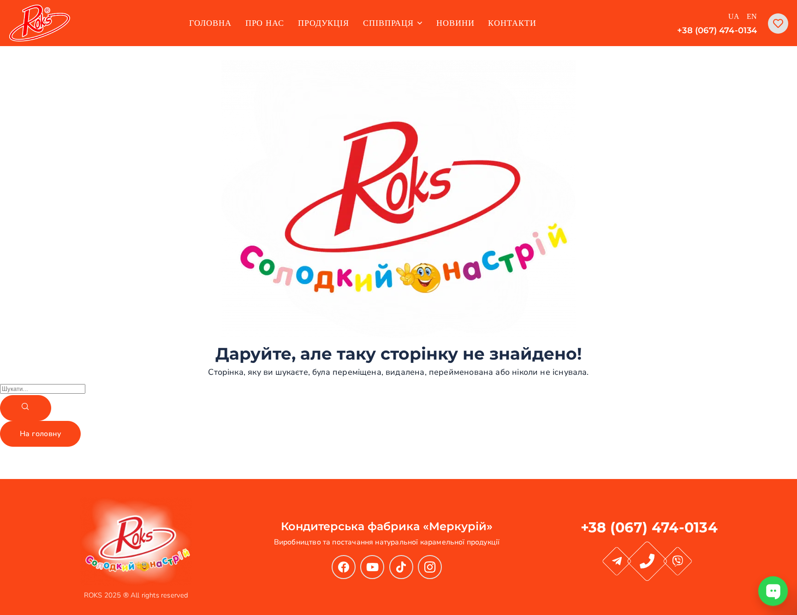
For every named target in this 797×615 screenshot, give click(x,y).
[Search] (25, 408)
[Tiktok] (401, 567)
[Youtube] (372, 567)
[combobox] (42, 389)
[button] (40, 434)
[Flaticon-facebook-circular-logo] (344, 567)
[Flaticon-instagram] (430, 567)
